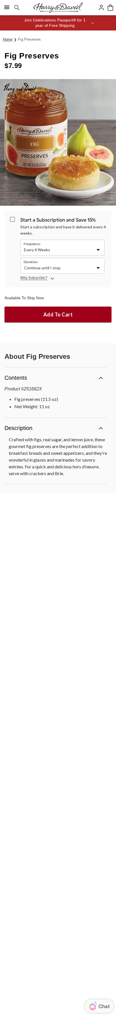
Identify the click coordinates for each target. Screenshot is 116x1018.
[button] (58, 22)
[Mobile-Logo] (58, 7)
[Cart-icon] (110, 7)
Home (7, 39)
